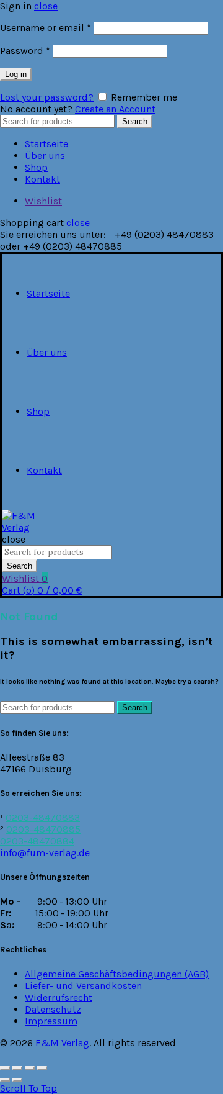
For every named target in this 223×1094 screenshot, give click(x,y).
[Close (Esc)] (5, 1068)
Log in (16, 74)
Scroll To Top (28, 1088)
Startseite (46, 144)
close (46, 6)
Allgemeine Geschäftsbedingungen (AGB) (117, 974)
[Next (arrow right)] (17, 1080)
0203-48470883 (43, 817)
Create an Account (115, 109)
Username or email (45, 28)
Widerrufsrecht (58, 997)
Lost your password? (47, 97)
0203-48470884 (37, 841)
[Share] (17, 1068)
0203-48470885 (43, 829)
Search (134, 121)
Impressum (51, 1021)
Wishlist (43, 201)
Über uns (45, 155)
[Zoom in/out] (42, 1068)
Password (25, 51)
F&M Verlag (62, 1043)
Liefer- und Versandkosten (83, 986)
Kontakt (42, 179)
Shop (36, 167)
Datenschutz (53, 1009)
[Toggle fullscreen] (30, 1068)
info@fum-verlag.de (45, 853)
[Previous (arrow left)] (5, 1080)
